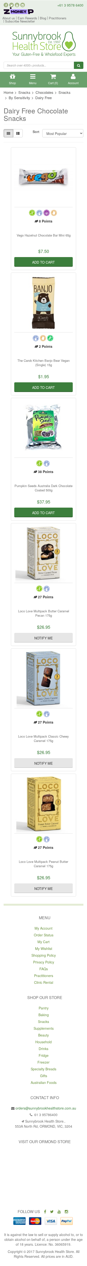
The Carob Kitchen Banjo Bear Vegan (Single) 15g (43, 362)
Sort (36, 131)
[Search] (78, 65)
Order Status (43, 935)
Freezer (43, 1062)
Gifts (43, 1075)
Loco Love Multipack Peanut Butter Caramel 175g (43, 863)
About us (8, 18)
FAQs (43, 968)
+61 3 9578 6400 (70, 5)
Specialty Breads (43, 1068)
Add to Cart (43, 262)
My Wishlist (43, 948)
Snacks (43, 1021)
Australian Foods (44, 1082)
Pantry (44, 1008)
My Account (43, 928)
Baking (43, 1014)
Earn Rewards (27, 18)
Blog (43, 18)
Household (43, 1041)
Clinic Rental (43, 982)
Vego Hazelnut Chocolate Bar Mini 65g (44, 235)
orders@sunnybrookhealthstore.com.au (45, 1108)
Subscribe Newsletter (20, 21)
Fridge (44, 1055)
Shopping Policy (43, 955)
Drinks (43, 1048)
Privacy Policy (43, 962)
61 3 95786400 (45, 1114)
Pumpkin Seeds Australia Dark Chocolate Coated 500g (43, 487)
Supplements (44, 1028)
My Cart (43, 941)
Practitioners (57, 18)
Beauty (43, 1035)
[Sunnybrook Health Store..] (44, 44)
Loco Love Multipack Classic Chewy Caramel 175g (43, 738)
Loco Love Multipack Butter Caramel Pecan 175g (43, 613)
